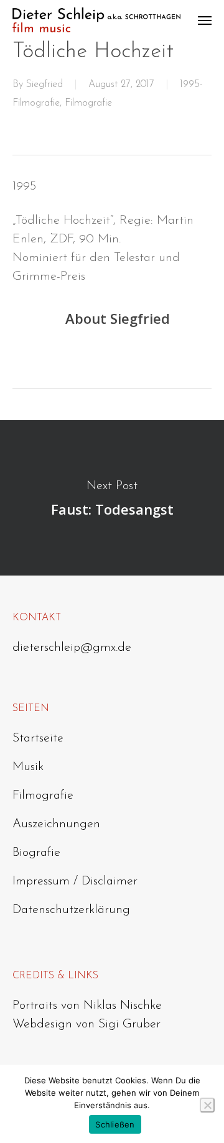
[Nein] (207, 1105)
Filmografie (88, 103)
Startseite (37, 738)
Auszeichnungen (56, 824)
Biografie (36, 853)
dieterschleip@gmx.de (71, 647)
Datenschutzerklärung (71, 910)
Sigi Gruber (129, 1024)
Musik (28, 767)
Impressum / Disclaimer (75, 881)
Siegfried (44, 85)
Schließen (114, 1124)
